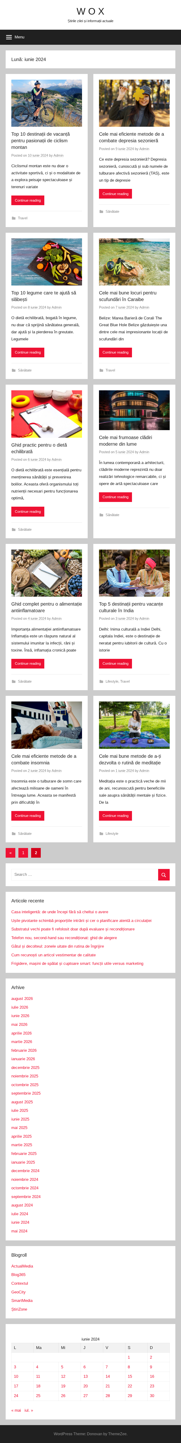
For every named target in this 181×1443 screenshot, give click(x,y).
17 (16, 1386)
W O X (90, 11)
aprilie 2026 (21, 1033)
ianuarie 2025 (23, 1162)
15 (130, 1376)
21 (108, 1386)
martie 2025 (21, 1145)
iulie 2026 (19, 1007)
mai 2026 (19, 1024)
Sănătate (112, 211)
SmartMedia (22, 1300)
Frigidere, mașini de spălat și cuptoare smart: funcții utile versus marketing (77, 963)
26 (63, 1396)
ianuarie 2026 (23, 1059)
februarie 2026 (24, 1050)
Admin (58, 155)
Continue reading (28, 200)
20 (85, 1386)
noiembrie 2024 (24, 1179)
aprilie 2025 (21, 1136)
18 (38, 1386)
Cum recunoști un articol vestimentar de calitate (53, 955)
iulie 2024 (19, 1214)
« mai (16, 1410)
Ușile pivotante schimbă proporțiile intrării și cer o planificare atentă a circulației (81, 920)
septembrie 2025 (26, 1093)
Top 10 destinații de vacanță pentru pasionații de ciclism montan (40, 140)
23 (152, 1386)
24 (16, 1396)
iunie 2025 (20, 1119)
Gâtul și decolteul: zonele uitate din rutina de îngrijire (57, 946)
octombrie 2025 (24, 1085)
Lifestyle (112, 681)
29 (130, 1396)
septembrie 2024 (26, 1196)
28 (108, 1396)
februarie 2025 (24, 1153)
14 (108, 1376)
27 (85, 1396)
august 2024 (22, 1205)
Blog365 (18, 1274)
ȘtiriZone (19, 1309)
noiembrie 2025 (24, 1076)
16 (152, 1376)
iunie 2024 (20, 1222)
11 (38, 1376)
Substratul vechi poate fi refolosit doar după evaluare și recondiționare (73, 929)
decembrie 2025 (25, 1067)
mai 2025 (19, 1127)
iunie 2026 (20, 1016)
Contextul (19, 1283)
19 (63, 1386)
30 (152, 1396)
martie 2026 (21, 1041)
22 (130, 1386)
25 (38, 1396)
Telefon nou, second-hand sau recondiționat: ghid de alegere (64, 938)
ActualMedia (22, 1266)
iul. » (29, 1410)
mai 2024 (19, 1231)
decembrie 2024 (25, 1171)
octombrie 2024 (24, 1188)
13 (85, 1376)
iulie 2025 (19, 1110)
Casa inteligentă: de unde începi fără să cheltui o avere (59, 912)
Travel (22, 218)
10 (16, 1376)
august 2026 (22, 998)
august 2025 (22, 1102)
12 (63, 1376)
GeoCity (18, 1292)
